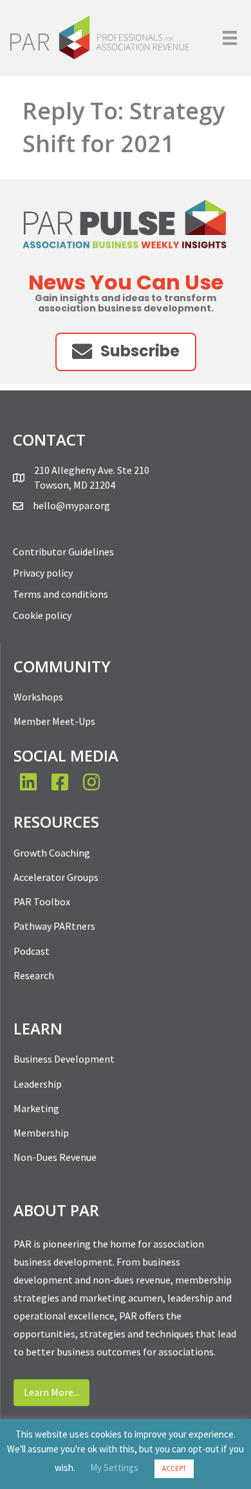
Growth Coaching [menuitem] (52, 852)
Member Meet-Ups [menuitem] (54, 721)
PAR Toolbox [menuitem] (42, 901)
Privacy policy (43, 572)
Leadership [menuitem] (38, 1083)
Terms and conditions (60, 594)
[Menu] (230, 37)
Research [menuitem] (34, 975)
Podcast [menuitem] (32, 951)
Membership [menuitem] (41, 1132)
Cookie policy (42, 615)
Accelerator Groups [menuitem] (56, 877)
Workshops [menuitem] (38, 696)
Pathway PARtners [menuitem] (54, 925)
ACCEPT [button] (174, 1468)
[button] (125, 351)
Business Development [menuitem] (64, 1058)
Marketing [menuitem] (36, 1108)
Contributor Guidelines (63, 551)
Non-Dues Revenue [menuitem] (55, 1157)
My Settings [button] (114, 1467)
